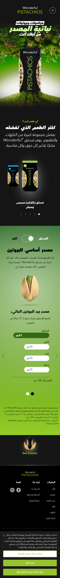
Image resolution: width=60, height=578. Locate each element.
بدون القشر (50, 501)
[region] (30, 554)
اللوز (14, 238)
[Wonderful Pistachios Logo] (30, 10)
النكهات (52, 512)
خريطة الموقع (34, 501)
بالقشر (52, 495)
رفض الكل (30, 563)
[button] (39, 214)
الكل (53, 489)
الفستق (43, 238)
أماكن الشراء (50, 518)
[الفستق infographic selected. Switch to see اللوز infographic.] (28, 238)
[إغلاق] (3, 535)
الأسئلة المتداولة (33, 495)
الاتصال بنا (36, 489)
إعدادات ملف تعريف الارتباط (30, 553)
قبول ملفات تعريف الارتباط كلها (30, 572)
